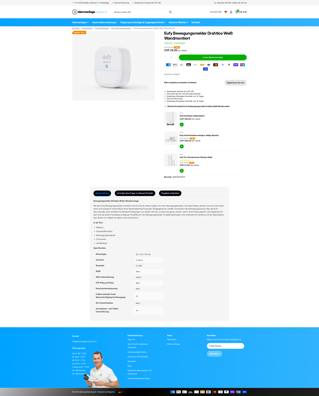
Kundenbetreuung (135, 335)
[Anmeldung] (231, 12)
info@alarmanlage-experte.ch (84, 341)
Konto (169, 335)
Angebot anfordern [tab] (170, 193)
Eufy (181, 113)
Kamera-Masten (177, 22)
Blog (129, 366)
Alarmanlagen (79, 22)
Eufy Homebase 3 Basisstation (192, 116)
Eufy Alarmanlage (102, 28)
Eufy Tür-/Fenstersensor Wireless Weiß (196, 157)
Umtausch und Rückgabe (138, 357)
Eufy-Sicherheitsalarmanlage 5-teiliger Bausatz (199, 135)
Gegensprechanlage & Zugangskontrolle (142, 22)
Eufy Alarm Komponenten (121, 28)
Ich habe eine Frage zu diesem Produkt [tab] (135, 193)
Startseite (76, 28)
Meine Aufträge (173, 344)
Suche (170, 12)
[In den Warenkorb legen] (182, 125)
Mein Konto (171, 339)
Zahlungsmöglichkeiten (137, 352)
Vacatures (132, 361)
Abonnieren (214, 354)
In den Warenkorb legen (213, 57)
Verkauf (195, 22)
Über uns (131, 339)
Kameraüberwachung (103, 22)
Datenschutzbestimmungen (139, 378)
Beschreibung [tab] (102, 193)
